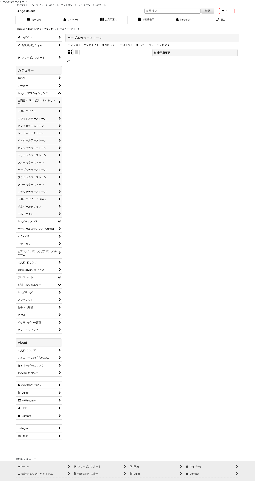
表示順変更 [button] (163, 52)
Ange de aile (26, 11)
